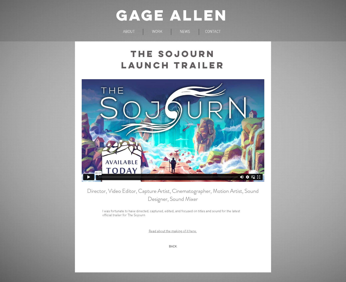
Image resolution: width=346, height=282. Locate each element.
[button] (157, 32)
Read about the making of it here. (173, 231)
